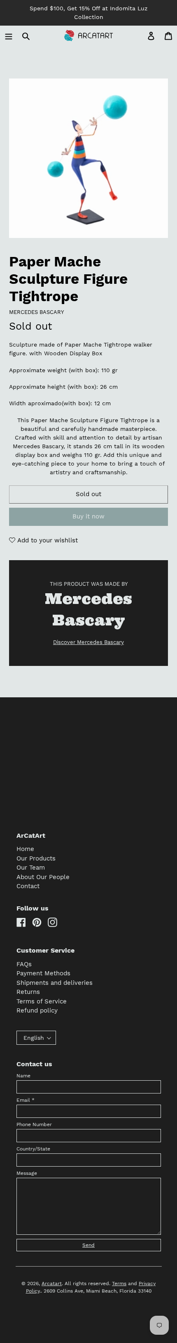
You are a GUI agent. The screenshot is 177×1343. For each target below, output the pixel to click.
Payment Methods (43, 973)
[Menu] (8, 36)
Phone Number (34, 1124)
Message (26, 1173)
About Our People (43, 877)
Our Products (36, 858)
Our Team (30, 867)
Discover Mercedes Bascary (88, 642)
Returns (28, 992)
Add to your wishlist (46, 540)
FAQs (24, 964)
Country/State (33, 1148)
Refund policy (37, 1010)
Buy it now (88, 516)
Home (25, 849)
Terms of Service (41, 1001)
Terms (119, 1283)
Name (23, 1075)
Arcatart (52, 1283)
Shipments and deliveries (54, 982)
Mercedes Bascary (36, 312)
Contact (28, 886)
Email (25, 1100)
